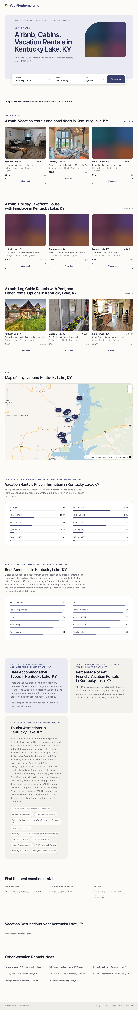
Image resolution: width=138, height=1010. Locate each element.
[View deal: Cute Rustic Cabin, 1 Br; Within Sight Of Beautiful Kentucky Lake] (112, 230)
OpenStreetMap (122, 457)
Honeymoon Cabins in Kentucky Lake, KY (67, 974)
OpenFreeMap (90, 457)
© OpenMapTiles (102, 457)
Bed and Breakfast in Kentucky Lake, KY (111, 974)
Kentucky (52, 20)
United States (40, 20)
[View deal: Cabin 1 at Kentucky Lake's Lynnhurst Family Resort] (112, 143)
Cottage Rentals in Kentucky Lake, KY (21, 980)
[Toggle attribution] (130, 457)
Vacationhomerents (24, 5)
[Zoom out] (130, 391)
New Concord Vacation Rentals (18, 934)
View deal (25, 181)
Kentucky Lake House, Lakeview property (23, 165)
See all (128, 121)
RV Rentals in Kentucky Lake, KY (63, 980)
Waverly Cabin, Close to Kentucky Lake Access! (69, 252)
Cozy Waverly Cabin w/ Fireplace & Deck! (23, 252)
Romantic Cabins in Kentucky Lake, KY (110, 967)
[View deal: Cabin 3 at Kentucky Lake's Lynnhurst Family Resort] (112, 315)
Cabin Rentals (27, 20)
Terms (106, 1006)
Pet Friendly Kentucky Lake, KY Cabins (66, 967)
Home (17, 20)
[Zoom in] (130, 387)
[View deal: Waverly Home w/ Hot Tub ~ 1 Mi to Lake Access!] (69, 143)
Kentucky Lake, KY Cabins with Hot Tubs (23, 967)
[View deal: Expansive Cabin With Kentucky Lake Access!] (25, 315)
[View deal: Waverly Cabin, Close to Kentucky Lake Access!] (69, 230)
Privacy (97, 1006)
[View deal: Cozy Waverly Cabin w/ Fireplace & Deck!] (25, 230)
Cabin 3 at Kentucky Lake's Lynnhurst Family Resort (115, 337)
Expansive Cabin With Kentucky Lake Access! (25, 337)
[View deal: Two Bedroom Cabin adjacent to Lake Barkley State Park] (69, 315)
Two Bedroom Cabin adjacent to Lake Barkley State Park (74, 337)
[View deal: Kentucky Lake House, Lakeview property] (25, 143)
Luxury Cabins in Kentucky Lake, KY (21, 974)
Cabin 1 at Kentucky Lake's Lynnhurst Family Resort (115, 165)
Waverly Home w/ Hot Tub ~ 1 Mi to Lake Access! (70, 165)
